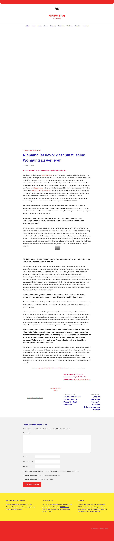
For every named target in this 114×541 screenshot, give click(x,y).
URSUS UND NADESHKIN (41, 190)
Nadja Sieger (38, 188)
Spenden (77, 26)
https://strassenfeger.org (82, 379)
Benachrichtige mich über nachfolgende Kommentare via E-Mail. (42, 475)
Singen (46, 26)
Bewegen (53, 26)
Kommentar (27, 433)
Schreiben (85, 26)
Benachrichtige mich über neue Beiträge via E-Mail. (39, 479)
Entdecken (61, 26)
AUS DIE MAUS (46, 175)
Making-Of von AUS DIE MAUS (35, 398)
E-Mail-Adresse (28, 462)
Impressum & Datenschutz (99, 529)
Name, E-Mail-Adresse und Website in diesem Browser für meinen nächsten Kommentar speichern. (52, 471)
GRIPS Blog (57, 15)
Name (25, 457)
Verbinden (69, 26)
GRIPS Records (64, 507)
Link (16, 509)
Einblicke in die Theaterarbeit (32, 150)
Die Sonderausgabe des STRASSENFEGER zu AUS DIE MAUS (48, 368)
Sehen (27, 26)
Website (25, 466)
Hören (33, 26)
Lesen (39, 26)
